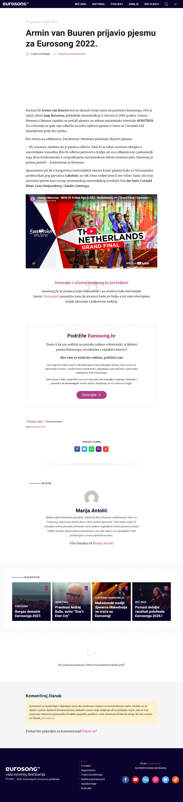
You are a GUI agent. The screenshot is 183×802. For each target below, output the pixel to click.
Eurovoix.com (37, 426)
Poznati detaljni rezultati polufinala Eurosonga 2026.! (150, 611)
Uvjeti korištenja (91, 774)
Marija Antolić (103, 543)
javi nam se (47, 718)
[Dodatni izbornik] (175, 4)
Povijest (117, 4)
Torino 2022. (36, 421)
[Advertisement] (91, 82)
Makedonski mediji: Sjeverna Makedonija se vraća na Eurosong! (111, 609)
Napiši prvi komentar (71, 54)
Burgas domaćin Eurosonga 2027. (28, 614)
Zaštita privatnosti (93, 779)
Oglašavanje (88, 783)
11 (166, 588)
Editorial (98, 4)
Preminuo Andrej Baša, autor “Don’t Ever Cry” (69, 611)
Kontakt (86, 788)
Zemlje (134, 4)
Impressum (88, 770)
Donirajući (51, 296)
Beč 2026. (81, 4)
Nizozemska (54, 421)
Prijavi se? (89, 731)
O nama (86, 765)
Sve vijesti (151, 4)
